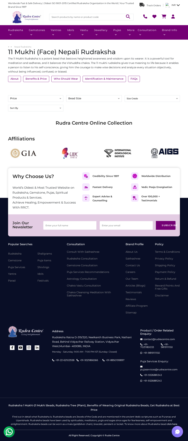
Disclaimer (162, 295)
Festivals (43, 280)
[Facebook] (12, 347)
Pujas (117, 30)
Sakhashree (133, 258)
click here (172, 424)
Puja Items (44, 260)
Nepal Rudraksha (22, 47)
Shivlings (43, 267)
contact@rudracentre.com (159, 339)
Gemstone (14, 260)
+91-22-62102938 (64, 360)
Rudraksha (15, 30)
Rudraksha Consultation (82, 258)
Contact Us (133, 265)
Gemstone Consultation (82, 265)
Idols (70, 30)
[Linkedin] (37, 347)
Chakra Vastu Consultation (84, 285)
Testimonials (134, 292)
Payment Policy (165, 272)
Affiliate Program (137, 305)
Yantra (12, 273)
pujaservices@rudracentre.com (159, 369)
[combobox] (152, 98)
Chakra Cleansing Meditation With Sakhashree (89, 294)
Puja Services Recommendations (88, 272)
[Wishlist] (154, 17)
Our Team (132, 278)
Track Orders (153, 5)
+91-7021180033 (147, 346)
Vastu (84, 30)
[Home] (26, 17)
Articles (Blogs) (135, 285)
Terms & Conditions (167, 251)
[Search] (128, 17)
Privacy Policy (164, 258)
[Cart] (164, 17)
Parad (11, 280)
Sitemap (131, 312)
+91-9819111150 (167, 346)
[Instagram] (29, 347)
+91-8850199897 (115, 360)
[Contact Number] (145, 17)
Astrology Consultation (82, 278)
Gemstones (37, 30)
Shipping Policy (165, 265)
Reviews (131, 299)
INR (173, 5)
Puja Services (16, 267)
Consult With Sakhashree (83, 251)
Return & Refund (165, 278)
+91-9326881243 (153, 375)
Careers (130, 272)
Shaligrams (44, 253)
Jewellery (101, 30)
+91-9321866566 (89, 360)
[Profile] (173, 17)
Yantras (56, 30)
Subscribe (169, 225)
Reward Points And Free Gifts (167, 287)
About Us (132, 251)
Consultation (147, 30)
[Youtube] (20, 347)
